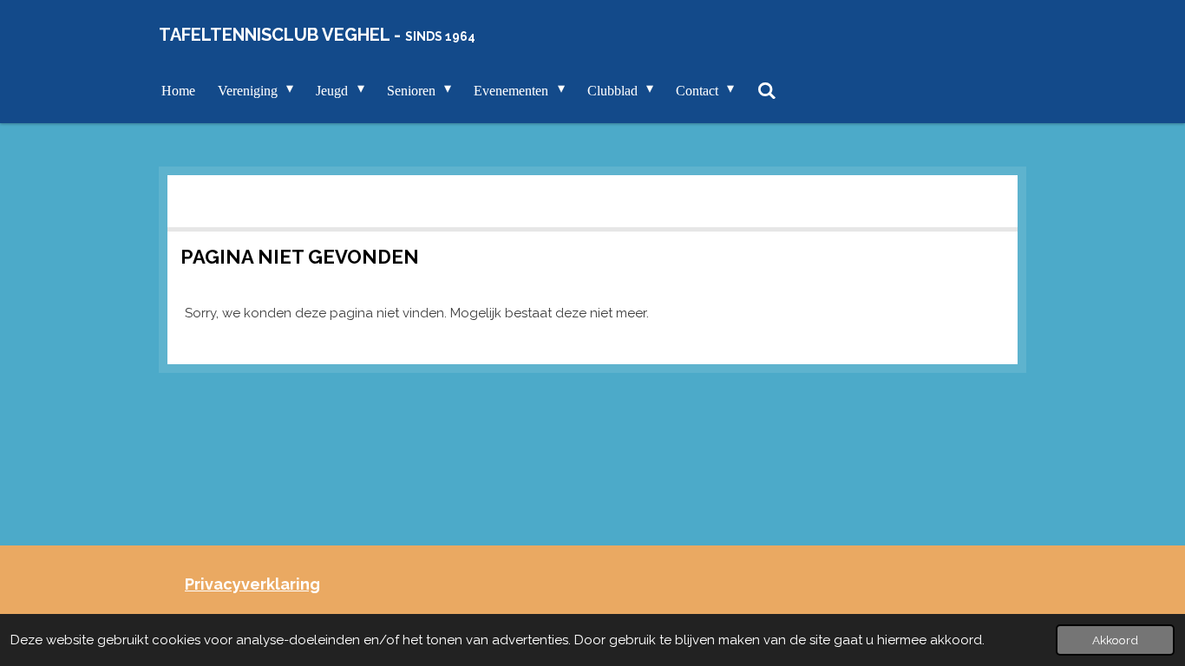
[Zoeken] (766, 91)
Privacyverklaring (252, 584)
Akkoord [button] (1115, 640)
